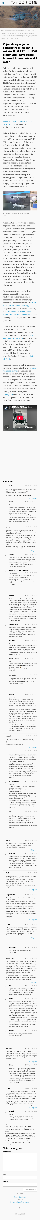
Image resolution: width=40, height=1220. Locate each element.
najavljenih (8, 394)
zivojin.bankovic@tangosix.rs (20, 1202)
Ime (4, 1174)
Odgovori (33, 498)
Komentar (7, 1152)
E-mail (5, 1182)
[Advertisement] (20, 457)
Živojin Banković (20, 1197)
